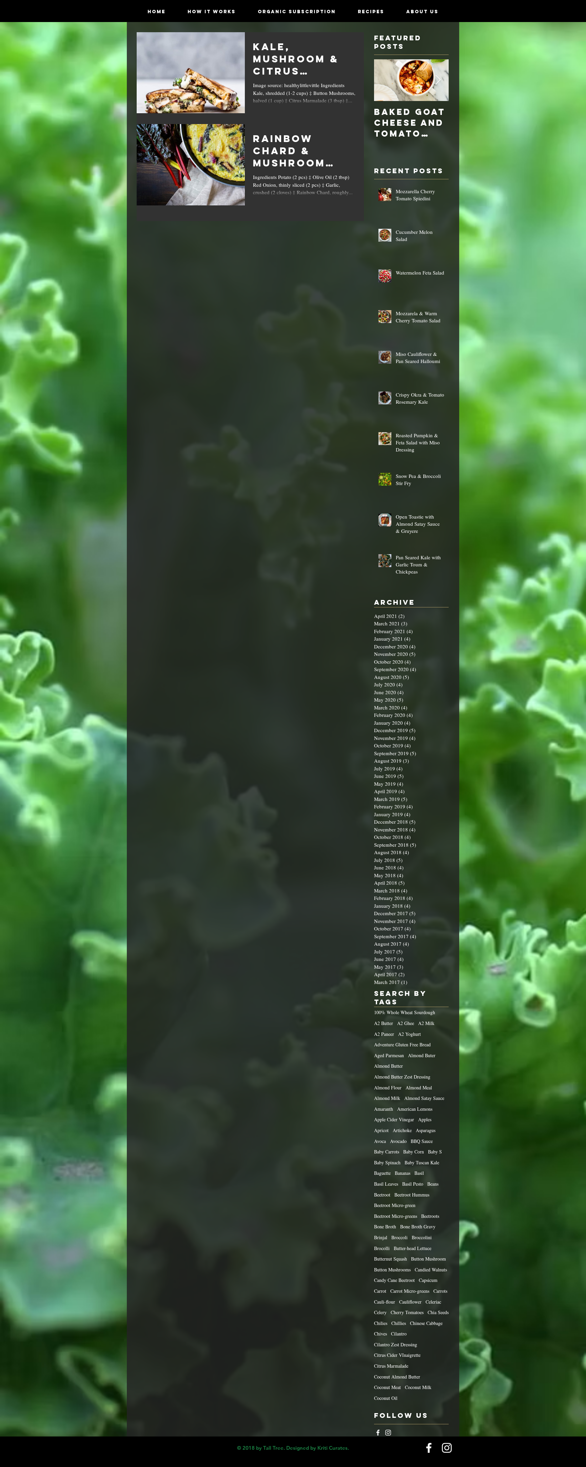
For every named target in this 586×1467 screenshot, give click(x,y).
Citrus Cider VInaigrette (397, 1355)
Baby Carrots (386, 1151)
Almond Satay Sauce (424, 1098)
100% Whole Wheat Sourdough (404, 1012)
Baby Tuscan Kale (422, 1162)
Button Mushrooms (392, 1269)
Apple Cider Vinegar (394, 1119)
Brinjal (380, 1237)
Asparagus (425, 1130)
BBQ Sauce (422, 1141)
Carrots (440, 1291)
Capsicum (428, 1280)
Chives (380, 1333)
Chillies (398, 1323)
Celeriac (433, 1302)
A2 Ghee (405, 1023)
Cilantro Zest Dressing (395, 1344)
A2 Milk (426, 1023)
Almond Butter (388, 1066)
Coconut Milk (418, 1387)
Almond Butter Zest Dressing (402, 1076)
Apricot (381, 1130)
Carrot (380, 1291)
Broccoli (399, 1237)
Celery (380, 1312)
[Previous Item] (385, 80)
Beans (432, 1184)
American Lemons (414, 1109)
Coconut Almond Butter (397, 1376)
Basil (419, 1173)
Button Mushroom (428, 1258)
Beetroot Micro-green (394, 1205)
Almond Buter (421, 1055)
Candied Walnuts (431, 1269)
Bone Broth (385, 1226)
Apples (424, 1119)
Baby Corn (413, 1151)
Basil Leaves (386, 1184)
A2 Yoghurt (409, 1034)
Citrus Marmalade (391, 1366)
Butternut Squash (390, 1258)
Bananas (402, 1173)
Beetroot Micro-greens (395, 1216)
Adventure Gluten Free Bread (402, 1044)
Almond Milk (387, 1098)
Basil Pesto (412, 1184)
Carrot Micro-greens (409, 1291)
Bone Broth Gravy (417, 1226)
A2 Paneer (384, 1034)
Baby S (435, 1151)
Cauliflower (410, 1302)
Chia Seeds (438, 1312)
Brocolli (382, 1248)
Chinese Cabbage (426, 1323)
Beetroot (382, 1194)
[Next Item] (438, 80)
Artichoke (402, 1130)
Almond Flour (388, 1087)
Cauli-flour (384, 1302)
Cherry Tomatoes (407, 1312)
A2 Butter (383, 1023)
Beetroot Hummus (411, 1194)
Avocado (398, 1141)
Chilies (380, 1323)
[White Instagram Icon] (388, 1432)
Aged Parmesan (389, 1055)
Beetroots (430, 1216)
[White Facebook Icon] (378, 1432)
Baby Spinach (387, 1162)
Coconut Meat (387, 1387)
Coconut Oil (385, 1398)
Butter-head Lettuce (412, 1248)
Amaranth (383, 1109)
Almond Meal (419, 1087)
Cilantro (399, 1333)
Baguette (382, 1173)
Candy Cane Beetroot (394, 1280)
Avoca (380, 1141)
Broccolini (422, 1237)
